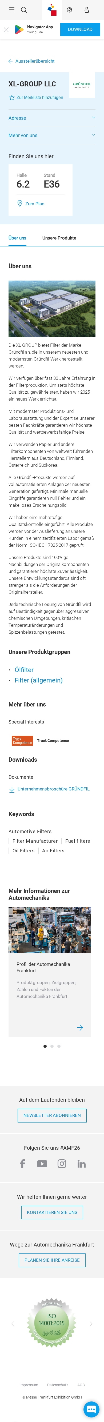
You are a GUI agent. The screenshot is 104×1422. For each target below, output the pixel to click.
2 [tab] (52, 1046)
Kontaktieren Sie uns (52, 1212)
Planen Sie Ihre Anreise (52, 1260)
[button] (52, 118)
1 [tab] (45, 1046)
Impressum (28, 1385)
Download (80, 29)
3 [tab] (59, 1046)
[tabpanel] (50, 972)
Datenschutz (57, 1385)
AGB (81, 1385)
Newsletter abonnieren (52, 1115)
